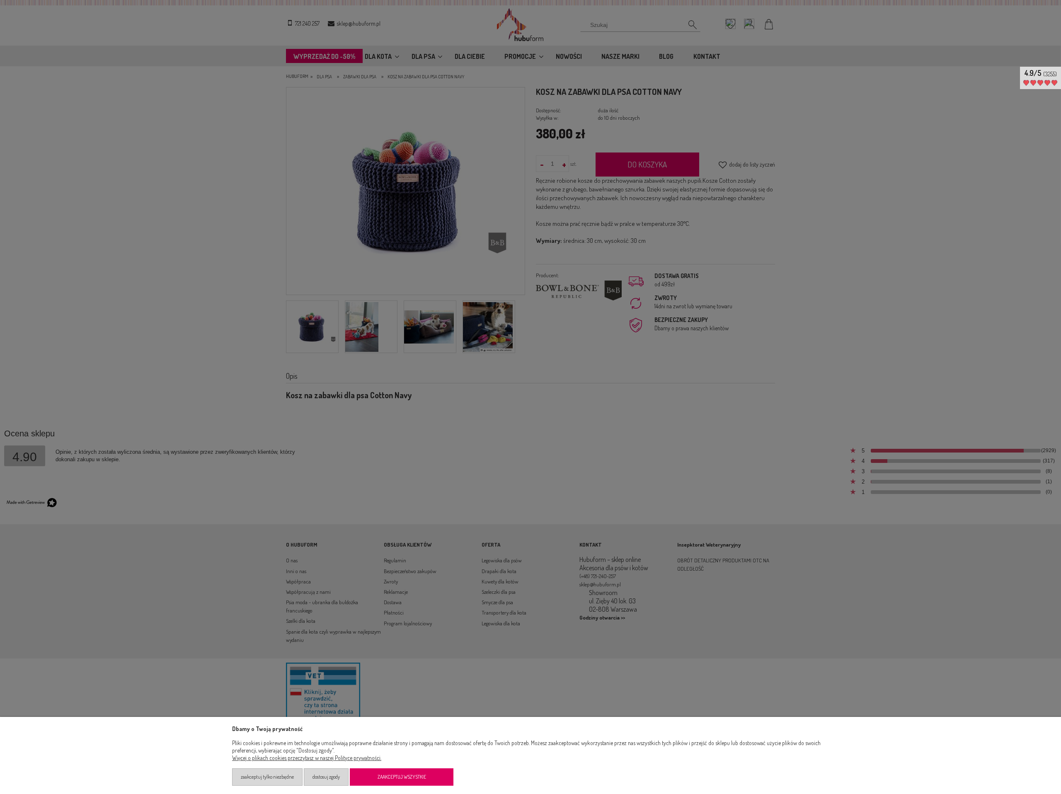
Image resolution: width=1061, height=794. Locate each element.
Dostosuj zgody (326, 777)
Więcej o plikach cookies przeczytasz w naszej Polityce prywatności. (306, 757)
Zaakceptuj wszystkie (402, 777)
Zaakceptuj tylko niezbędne (267, 777)
